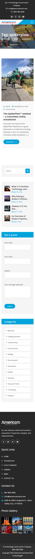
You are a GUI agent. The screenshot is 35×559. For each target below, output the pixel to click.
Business (11, 331)
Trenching (12, 390)
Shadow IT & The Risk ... (19, 207)
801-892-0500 (9, 492)
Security (11, 378)
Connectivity (13, 342)
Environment (13, 360)
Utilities (11, 396)
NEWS (6, 474)
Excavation (12, 366)
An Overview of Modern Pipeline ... (20, 217)
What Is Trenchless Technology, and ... (20, 187)
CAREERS (7, 470)
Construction (10, 109)
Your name (8, 243)
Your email (8, 257)
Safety (10, 372)
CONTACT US (9, 478)
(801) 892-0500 (18, 12)
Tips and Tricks (13, 384)
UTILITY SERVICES (10, 465)
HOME (6, 456)
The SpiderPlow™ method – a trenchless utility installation (17, 116)
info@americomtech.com (17, 8)
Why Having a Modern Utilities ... (20, 197)
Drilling (10, 354)
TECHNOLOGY (9, 461)
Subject (7, 271)
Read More (10, 142)
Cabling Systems (14, 337)
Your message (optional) (13, 285)
